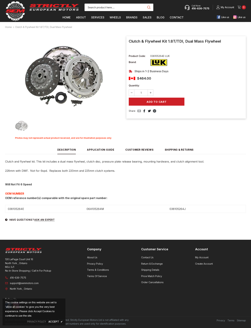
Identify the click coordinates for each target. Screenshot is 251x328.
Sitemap (241, 320)
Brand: (132, 62)
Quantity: (134, 85)
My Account (227, 7)
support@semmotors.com (24, 283)
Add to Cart (156, 101)
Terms (230, 320)
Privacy (221, 320)
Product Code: (137, 56)
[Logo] (54, 7)
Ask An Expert (44, 219)
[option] (63, 76)
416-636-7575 (18, 277)
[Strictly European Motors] (41, 250)
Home (8, 27)
